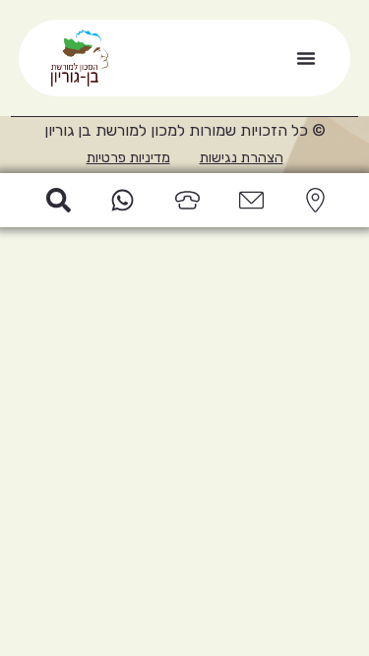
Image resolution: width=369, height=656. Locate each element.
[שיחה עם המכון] (184, 200)
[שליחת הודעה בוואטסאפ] (120, 200)
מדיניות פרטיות (128, 157)
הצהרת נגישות (241, 157)
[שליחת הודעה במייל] (248, 200)
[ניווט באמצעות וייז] (312, 200)
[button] (306, 58)
